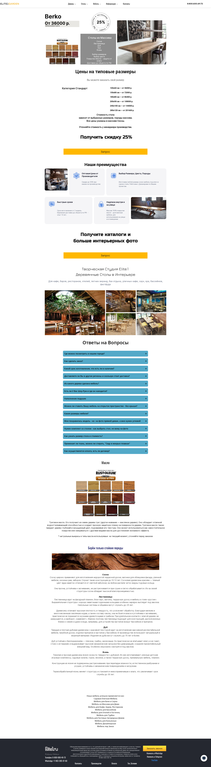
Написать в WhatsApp (154, 753)
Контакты (78, 763)
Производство (96, 763)
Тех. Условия (132, 763)
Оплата (114, 763)
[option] (105, 611)
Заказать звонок (154, 748)
